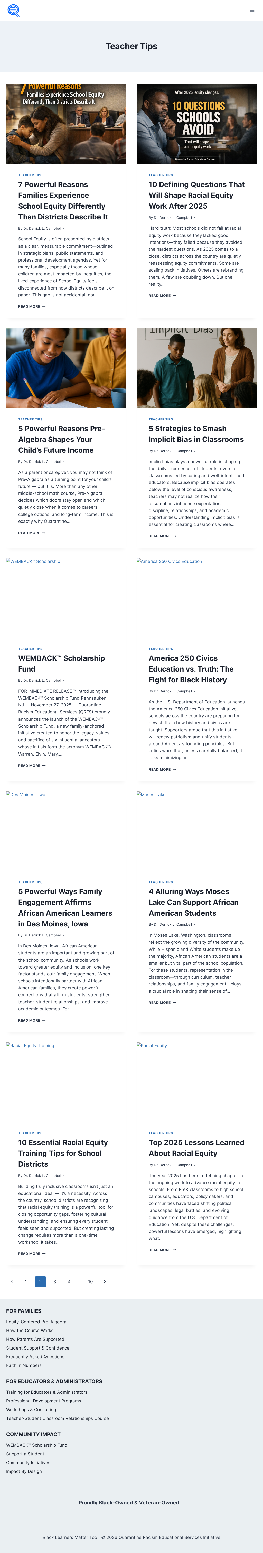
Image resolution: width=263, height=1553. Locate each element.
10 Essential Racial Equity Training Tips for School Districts (63, 1153)
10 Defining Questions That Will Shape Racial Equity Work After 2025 (197, 195)
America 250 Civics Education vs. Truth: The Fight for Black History (191, 669)
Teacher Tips (30, 175)
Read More (32, 306)
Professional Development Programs (43, 1400)
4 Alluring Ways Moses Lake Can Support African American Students (194, 902)
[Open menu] (252, 10)
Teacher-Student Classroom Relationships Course (57, 1418)
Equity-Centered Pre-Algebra (36, 1321)
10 (90, 1281)
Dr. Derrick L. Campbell (42, 228)
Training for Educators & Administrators (46, 1392)
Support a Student (25, 1453)
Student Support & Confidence (37, 1348)
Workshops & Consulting (31, 1409)
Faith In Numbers (24, 1365)
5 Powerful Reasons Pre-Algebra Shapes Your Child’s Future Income (61, 439)
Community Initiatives (28, 1462)
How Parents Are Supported (35, 1339)
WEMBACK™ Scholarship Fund (37, 1445)
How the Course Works (29, 1330)
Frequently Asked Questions (35, 1356)
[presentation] (66, 124)
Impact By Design (24, 1471)
